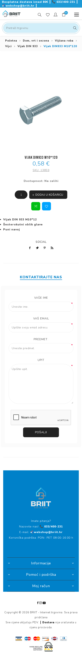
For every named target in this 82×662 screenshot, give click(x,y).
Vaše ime (41, 298)
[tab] (41, 277)
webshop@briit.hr (18, 6)
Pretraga (74, 28)
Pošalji (41, 432)
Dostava (48, 622)
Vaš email (41, 318)
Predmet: (41, 339)
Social (41, 242)
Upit (41, 360)
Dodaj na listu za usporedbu (35, 206)
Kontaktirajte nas (41, 277)
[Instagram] (40, 603)
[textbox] (41, 28)
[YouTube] (44, 603)
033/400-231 (64, 2)
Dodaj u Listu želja (46, 206)
